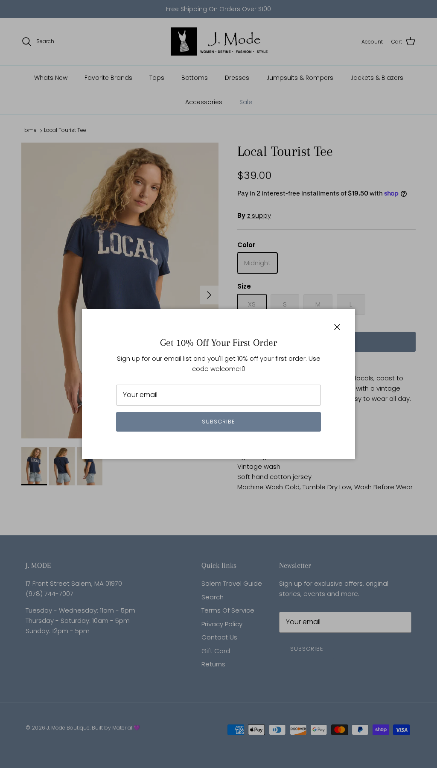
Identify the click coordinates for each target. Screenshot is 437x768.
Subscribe (218, 422)
